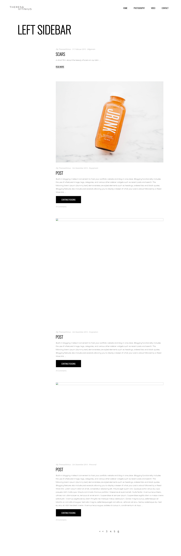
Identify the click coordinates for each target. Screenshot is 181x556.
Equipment (93, 168)
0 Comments (61, 206)
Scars (60, 54)
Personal (92, 464)
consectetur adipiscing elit (101, 489)
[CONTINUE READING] (68, 199)
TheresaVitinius (65, 49)
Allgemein (91, 49)
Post (59, 173)
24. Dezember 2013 (80, 168)
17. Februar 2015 (79, 49)
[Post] (110, 121)
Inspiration (93, 332)
